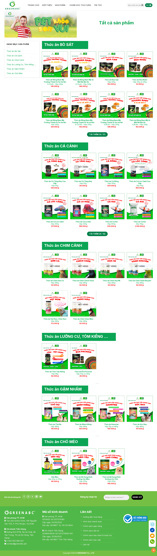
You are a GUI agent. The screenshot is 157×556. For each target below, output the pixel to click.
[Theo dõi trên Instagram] (28, 496)
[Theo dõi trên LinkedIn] (37, 496)
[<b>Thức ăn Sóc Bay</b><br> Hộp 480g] (140, 409)
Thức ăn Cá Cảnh (14, 56)
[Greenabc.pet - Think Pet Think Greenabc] (13, 5)
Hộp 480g (54, 425)
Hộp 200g (83, 479)
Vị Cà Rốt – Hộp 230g (83, 122)
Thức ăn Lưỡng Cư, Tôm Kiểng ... (21, 64)
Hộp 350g (111, 182)
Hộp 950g (111, 223)
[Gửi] (142, 5)
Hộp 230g (111, 81)
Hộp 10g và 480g (111, 425)
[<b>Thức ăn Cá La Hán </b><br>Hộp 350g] (83, 206)
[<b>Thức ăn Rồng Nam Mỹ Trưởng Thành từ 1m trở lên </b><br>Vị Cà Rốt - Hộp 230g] (83, 105)
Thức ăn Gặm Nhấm (15, 69)
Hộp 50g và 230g (139, 81)
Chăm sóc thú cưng (80, 5)
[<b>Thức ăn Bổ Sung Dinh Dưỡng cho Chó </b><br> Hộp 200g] (111, 461)
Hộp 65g (55, 183)
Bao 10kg (140, 223)
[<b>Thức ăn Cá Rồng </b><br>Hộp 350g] (111, 166)
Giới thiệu (47, 5)
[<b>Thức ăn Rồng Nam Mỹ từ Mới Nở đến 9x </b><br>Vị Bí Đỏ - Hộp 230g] (140, 105)
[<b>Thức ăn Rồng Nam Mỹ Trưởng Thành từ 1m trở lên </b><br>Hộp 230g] (55, 105)
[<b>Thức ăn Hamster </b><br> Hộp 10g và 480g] (111, 409)
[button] (149, 5)
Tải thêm (97, 134)
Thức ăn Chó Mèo (15, 73)
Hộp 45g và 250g (55, 478)
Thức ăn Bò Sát (13, 51)
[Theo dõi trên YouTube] (41, 496)
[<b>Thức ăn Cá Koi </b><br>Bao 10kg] (140, 206)
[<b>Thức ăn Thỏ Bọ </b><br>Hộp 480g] (55, 409)
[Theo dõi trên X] (32, 496)
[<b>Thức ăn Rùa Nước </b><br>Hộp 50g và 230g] (140, 64)
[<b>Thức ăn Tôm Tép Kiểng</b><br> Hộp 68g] (55, 356)
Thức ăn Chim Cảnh (15, 60)
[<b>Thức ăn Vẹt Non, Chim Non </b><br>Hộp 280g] (55, 304)
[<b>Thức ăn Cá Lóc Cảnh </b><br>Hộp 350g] (55, 206)
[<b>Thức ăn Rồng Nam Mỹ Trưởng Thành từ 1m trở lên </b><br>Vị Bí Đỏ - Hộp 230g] (111, 105)
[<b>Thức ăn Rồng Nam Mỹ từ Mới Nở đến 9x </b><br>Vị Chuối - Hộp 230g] (83, 64)
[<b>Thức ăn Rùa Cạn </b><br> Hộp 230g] (111, 64)
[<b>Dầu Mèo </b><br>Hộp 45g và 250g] (55, 461)
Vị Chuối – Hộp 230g (55, 82)
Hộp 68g (55, 373)
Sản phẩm (60, 5)
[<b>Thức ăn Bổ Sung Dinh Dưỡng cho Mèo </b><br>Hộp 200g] (83, 461)
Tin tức (98, 5)
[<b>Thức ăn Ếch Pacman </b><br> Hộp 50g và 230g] (83, 356)
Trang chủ (33, 5)
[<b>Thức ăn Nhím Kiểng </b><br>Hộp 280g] (83, 409)
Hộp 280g (55, 282)
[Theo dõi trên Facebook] (24, 496)
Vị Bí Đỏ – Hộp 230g (111, 122)
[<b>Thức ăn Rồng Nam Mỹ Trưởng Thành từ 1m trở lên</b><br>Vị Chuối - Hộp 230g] (55, 64)
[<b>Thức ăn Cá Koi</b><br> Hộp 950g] (111, 206)
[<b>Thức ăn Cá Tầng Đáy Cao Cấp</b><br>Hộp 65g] (55, 166)
